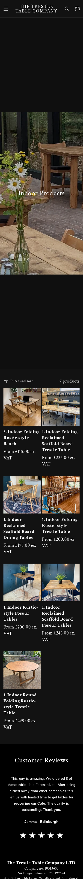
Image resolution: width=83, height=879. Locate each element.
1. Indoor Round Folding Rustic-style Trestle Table (20, 704)
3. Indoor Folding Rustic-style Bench (21, 438)
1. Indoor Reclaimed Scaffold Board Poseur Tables (57, 616)
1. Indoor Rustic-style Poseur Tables (20, 613)
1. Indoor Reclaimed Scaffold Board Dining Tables (18, 529)
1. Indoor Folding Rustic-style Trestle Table (59, 526)
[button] (6, 9)
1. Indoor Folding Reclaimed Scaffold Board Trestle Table (59, 441)
